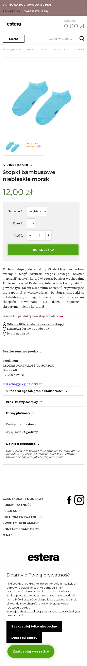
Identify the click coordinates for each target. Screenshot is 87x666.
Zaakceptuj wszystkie (31, 651)
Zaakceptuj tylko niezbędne (34, 626)
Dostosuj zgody (24, 638)
